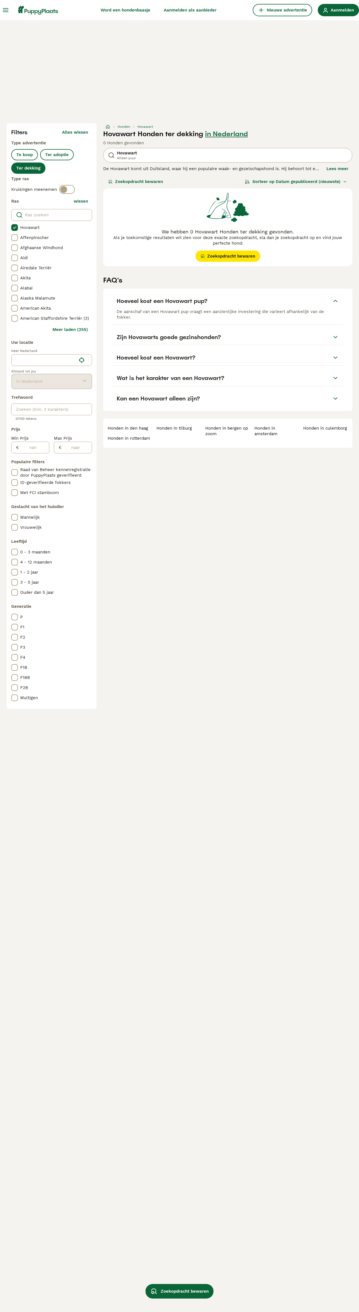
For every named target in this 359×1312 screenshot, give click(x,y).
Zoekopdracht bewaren (139, 181)
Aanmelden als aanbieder (190, 10)
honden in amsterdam (265, 431)
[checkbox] (14, 227)
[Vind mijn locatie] (81, 360)
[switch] (67, 189)
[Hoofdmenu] (5, 10)
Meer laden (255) (70, 329)
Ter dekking (28, 168)
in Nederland (226, 134)
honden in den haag (128, 428)
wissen (81, 201)
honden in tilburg (174, 428)
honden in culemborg (325, 428)
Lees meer (337, 168)
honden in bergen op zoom (226, 431)
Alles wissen (75, 132)
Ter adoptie (57, 154)
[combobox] (44, 360)
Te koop (24, 154)
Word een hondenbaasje (125, 10)
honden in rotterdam (129, 438)
